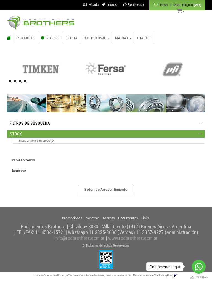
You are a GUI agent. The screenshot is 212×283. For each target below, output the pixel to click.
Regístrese (135, 5)
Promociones (72, 218)
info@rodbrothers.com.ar (79, 238)
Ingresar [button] (113, 5)
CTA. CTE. (144, 38)
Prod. (176, 5)
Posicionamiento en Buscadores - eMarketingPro (139, 275)
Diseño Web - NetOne (49, 275)
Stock (16, 134)
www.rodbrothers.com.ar (133, 238)
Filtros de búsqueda (30, 123)
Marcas (109, 218)
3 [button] (21, 82)
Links (145, 218)
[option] (40, 69)
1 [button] (11, 82)
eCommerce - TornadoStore (85, 275)
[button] (180, 10)
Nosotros (92, 218)
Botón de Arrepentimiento (106, 190)
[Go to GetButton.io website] (199, 277)
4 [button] (26, 82)
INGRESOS (52, 38)
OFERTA (71, 38)
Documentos (128, 218)
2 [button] (16, 82)
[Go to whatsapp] (199, 267)
